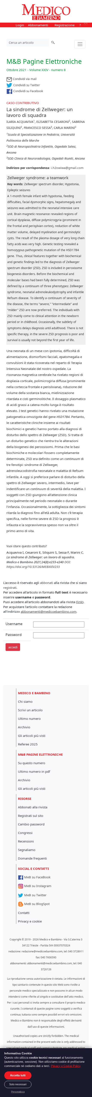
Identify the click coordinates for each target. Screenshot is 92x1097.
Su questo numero (31, 763)
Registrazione (64, 25)
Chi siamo (25, 701)
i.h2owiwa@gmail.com (67, 168)
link (79, 602)
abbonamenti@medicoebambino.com (48, 611)
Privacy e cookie (30, 921)
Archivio (24, 727)
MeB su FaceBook (36, 877)
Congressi (25, 833)
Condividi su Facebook (27, 91)
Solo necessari (18, 1084)
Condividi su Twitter (26, 85)
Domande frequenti (32, 858)
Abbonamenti (38, 25)
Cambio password (31, 824)
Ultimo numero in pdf (34, 771)
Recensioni (26, 841)
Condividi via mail (24, 79)
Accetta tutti (18, 1075)
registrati (9, 587)
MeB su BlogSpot (36, 904)
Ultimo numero (29, 718)
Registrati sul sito (30, 815)
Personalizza (18, 1091)
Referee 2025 (28, 744)
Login (20, 25)
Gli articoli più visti (31, 735)
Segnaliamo (26, 850)
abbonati (46, 583)
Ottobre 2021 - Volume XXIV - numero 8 (36, 70)
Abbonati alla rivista (32, 807)
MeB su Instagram (37, 886)
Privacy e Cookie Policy (66, 1066)
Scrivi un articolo (30, 710)
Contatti (24, 913)
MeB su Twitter (34, 895)
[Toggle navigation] (80, 44)
